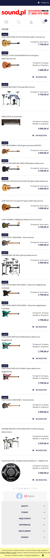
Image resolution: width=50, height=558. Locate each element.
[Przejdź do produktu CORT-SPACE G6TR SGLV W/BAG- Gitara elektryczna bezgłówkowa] (11, 376)
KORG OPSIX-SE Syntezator (12, 116)
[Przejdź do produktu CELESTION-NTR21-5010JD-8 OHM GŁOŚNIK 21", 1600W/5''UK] (11, 472)
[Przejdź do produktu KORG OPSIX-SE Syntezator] (11, 122)
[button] (6, 22)
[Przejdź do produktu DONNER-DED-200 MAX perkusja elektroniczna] (11, 266)
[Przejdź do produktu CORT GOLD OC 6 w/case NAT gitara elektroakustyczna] (11, 207)
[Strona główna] (25, 12)
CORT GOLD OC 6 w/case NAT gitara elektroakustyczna (22, 201)
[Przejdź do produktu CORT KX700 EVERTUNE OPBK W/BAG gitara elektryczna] (11, 169)
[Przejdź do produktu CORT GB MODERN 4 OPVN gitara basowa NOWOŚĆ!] (11, 151)
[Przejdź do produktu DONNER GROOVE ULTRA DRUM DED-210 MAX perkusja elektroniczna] (11, 443)
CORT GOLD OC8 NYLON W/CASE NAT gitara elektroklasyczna (25, 181)
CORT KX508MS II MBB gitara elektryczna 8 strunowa (22, 219)
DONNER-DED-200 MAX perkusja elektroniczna (19, 255)
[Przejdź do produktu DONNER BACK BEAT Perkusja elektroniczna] (11, 98)
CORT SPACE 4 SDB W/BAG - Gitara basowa (18, 400)
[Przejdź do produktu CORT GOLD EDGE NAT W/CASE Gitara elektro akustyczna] (11, 43)
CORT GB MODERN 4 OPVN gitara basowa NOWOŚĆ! (21, 145)
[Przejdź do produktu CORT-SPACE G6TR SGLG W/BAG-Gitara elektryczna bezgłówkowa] (11, 346)
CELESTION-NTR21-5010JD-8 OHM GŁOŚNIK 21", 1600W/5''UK (25, 461)
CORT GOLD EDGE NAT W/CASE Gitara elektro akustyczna (23, 37)
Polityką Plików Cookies (8, 553)
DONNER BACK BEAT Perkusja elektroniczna (18, 87)
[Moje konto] (31, 22)
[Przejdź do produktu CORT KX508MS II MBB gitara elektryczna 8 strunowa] (11, 225)
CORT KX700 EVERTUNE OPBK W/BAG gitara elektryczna (23, 163)
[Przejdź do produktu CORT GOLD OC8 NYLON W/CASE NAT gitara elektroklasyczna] (11, 187)
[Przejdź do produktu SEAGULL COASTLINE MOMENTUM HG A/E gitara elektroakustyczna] (11, 65)
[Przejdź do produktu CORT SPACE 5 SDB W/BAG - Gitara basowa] (11, 243)
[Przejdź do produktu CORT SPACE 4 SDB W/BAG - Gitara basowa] (11, 406)
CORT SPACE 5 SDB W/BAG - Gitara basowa (18, 237)
